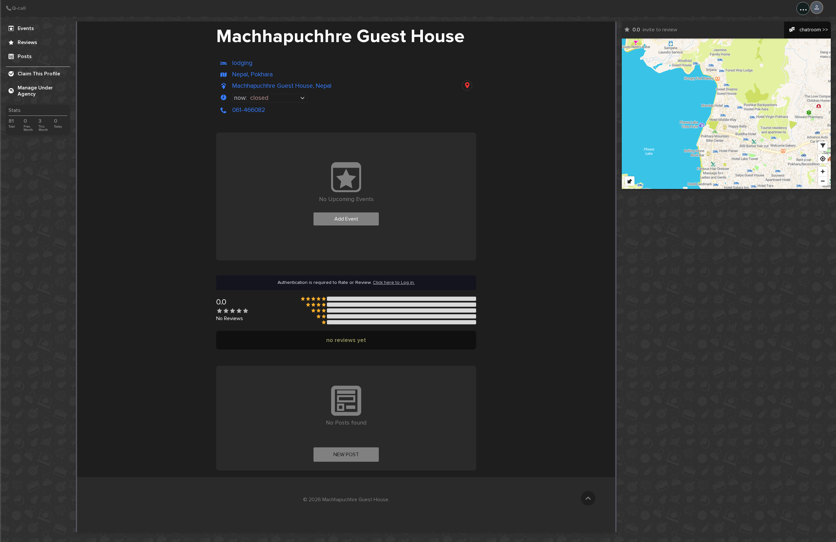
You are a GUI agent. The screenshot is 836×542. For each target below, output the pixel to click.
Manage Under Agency (35, 91)
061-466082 (248, 110)
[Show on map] (467, 85)
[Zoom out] (823, 181)
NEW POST (346, 454)
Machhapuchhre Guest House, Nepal (281, 86)
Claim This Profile (39, 73)
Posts (25, 56)
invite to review (655, 29)
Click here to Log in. (394, 282)
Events (26, 28)
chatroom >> (813, 29)
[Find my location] (823, 158)
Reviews (27, 42)
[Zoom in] (823, 171)
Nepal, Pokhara (252, 74)
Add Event (346, 219)
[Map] (726, 114)
